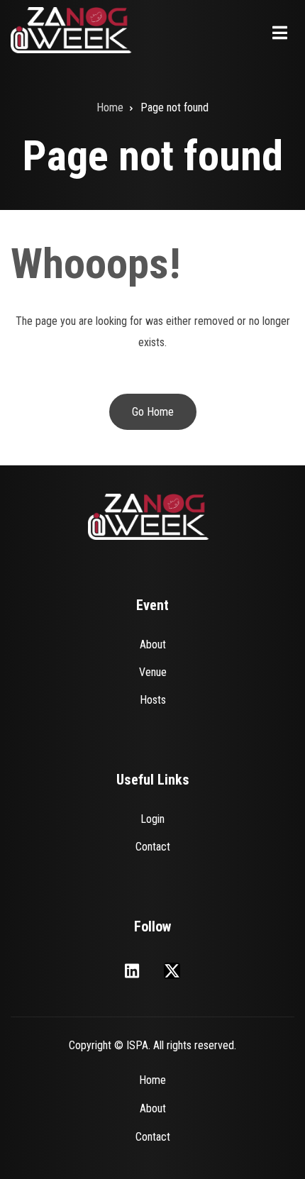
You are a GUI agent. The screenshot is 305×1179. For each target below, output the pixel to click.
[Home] (72, 29)
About (153, 644)
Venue (153, 672)
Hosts (153, 700)
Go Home (153, 412)
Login (152, 819)
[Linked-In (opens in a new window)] (132, 971)
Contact (152, 846)
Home (152, 1080)
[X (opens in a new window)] (172, 971)
